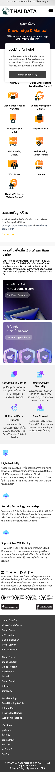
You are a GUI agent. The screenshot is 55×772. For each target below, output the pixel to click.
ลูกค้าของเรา (7, 730)
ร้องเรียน (6, 754)
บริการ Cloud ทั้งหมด (12, 625)
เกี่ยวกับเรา (7, 725)
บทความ (6, 744)
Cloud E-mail (8, 681)
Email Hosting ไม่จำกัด (13, 703)
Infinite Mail (8, 708)
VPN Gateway (9, 649)
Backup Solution (10, 640)
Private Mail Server (12, 713)
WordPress (14, 174)
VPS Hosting (8, 635)
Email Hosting (9, 698)
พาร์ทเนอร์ (7, 749)
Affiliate (6, 686)
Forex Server (9, 644)
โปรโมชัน (6, 735)
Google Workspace (12, 717)
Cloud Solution (9, 662)
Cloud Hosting (9, 666)
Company (7, 691)
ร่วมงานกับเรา (8, 739)
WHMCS (14, 82)
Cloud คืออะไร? (9, 620)
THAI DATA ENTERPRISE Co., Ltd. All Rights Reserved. (31, 764)
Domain (41, 174)
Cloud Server (9, 630)
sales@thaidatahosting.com (17, 225)
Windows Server (40, 128)
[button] (50, 10)
